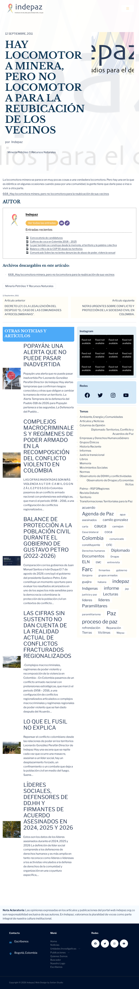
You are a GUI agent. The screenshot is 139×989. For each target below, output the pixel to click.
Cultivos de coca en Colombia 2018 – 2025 (53, 241)
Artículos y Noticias (92, 421)
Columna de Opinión (92, 425)
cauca (100, 525)
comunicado (117, 538)
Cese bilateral (90, 532)
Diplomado (120, 550)
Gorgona (87, 575)
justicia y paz (89, 594)
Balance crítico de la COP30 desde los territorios (56, 248)
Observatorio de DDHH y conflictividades (106, 476)
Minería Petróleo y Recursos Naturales (32, 152)
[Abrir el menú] (127, 8)
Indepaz (32, 214)
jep (127, 588)
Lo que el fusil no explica (45, 725)
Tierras (87, 632)
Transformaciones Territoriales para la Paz (106, 501)
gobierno (121, 570)
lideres (87, 600)
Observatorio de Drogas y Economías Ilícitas (110, 482)
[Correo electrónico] (61, 223)
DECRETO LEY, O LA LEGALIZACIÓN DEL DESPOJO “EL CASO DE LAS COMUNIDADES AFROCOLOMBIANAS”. (33, 310)
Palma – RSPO (89, 488)
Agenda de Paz (98, 514)
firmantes (104, 570)
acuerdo (88, 508)
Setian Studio (56, 982)
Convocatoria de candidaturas (46, 237)
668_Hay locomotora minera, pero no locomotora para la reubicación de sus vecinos (56, 193)
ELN (86, 561)
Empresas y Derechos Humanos (100, 438)
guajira (87, 582)
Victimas (104, 632)
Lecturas (110, 594)
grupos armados (108, 575)
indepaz (120, 581)
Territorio (85, 497)
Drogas (115, 556)
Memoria (85, 463)
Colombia (92, 538)
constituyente (91, 545)
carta (85, 526)
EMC (98, 562)
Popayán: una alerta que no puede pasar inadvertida (44, 355)
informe (111, 588)
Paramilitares (94, 605)
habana (102, 582)
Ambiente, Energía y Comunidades (101, 417)
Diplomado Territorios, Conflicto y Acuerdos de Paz (112, 431)
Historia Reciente (90, 446)
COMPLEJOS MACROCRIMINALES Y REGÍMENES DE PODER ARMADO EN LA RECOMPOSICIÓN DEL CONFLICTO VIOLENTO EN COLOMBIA (48, 446)
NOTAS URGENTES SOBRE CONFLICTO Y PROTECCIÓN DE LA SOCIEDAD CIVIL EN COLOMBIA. (108, 310)
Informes (85, 450)
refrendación (91, 628)
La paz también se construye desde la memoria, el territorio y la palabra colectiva (73, 245)
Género (124, 438)
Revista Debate (89, 492)
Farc (87, 569)
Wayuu (120, 632)
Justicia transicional (92, 455)
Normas (85, 471)
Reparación (113, 628)
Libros (84, 459)
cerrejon (117, 526)
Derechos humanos (93, 550)
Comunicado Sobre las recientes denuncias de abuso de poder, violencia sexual (72, 252)
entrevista (113, 562)
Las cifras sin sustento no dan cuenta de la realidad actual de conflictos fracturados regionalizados (47, 634)
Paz (111, 613)
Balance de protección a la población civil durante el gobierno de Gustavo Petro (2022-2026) (47, 537)
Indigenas (90, 588)
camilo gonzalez (115, 520)
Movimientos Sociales (94, 467)
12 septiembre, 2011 (11, 295)
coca (108, 532)
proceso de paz (99, 622)
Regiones (104, 488)
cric (109, 545)
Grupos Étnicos (89, 442)
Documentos (93, 556)
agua (122, 514)
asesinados (89, 520)
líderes (104, 600)
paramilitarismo (91, 614)
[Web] (67, 223)
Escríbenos (21, 941)
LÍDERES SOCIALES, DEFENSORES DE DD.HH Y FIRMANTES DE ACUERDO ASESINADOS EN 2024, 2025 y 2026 (48, 806)
